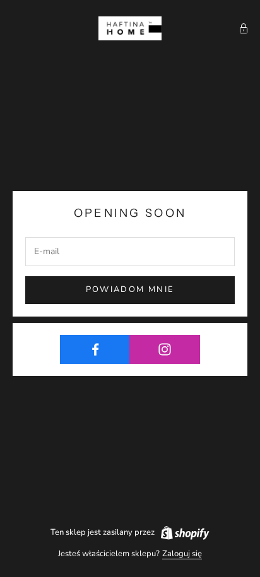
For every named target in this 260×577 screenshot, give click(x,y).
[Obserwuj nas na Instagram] (164, 349)
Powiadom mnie (130, 289)
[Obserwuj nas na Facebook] (95, 349)
